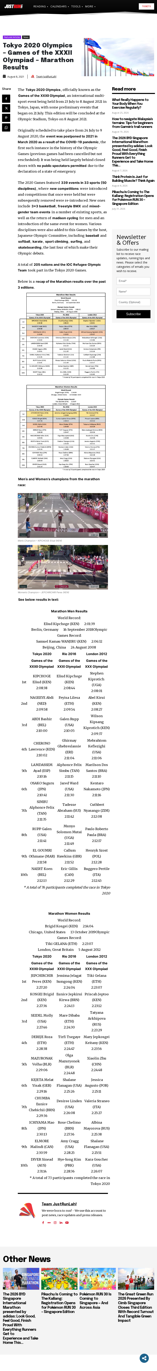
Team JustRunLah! (46, 76)
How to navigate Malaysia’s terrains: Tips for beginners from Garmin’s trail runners (132, 123)
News (25, 37)
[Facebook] (6, 99)
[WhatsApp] (6, 127)
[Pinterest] (6, 118)
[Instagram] (55, 1221)
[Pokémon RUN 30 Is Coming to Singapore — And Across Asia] (98, 1279)
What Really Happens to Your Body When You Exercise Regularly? (130, 103)
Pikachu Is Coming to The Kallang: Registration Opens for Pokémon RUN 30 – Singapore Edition (133, 198)
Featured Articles (12, 37)
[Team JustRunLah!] (33, 77)
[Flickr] (49, 1221)
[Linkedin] (61, 1221)
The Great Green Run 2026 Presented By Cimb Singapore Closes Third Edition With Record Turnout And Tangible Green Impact (136, 1308)
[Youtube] (66, 1221)
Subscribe (133, 314)
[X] (6, 108)
